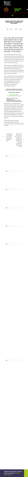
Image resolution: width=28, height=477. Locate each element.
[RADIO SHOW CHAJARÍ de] (8, 10)
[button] (8, 29)
